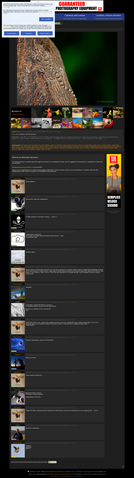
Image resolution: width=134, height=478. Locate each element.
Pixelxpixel (87, 148)
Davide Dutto (115, 145)
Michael (47, 148)
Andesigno (59, 145)
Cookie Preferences (66, 474)
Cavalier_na (80, 145)
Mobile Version (32, 474)
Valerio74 (17, 354)
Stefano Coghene (30, 149)
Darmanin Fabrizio (106, 145)
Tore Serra (47, 149)
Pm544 (92, 148)
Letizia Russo (42, 131)
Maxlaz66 (27, 148)
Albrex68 (17, 213)
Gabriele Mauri (35, 146)
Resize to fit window (68, 35)
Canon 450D (15, 134)
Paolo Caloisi (79, 148)
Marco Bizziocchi (102, 146)
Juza (60, 146)
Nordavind (62, 148)
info (116, 212)
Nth (75, 148)
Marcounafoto (111, 146)
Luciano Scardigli (84, 146)
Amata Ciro (53, 145)
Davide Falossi (16, 146)
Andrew (65, 145)
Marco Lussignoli (17, 249)
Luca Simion (75, 146)
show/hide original (70, 179)
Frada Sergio (27, 146)
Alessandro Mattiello (43, 145)
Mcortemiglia (41, 148)
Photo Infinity (17, 231)
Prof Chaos (17, 389)
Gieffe (41, 146)
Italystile (56, 146)
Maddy (95, 146)
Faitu (21, 146)
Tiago (42, 149)
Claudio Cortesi (97, 145)
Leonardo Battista (67, 146)
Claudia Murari (88, 145)
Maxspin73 (34, 148)
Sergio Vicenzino (17, 337)
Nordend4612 (69, 148)
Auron (75, 145)
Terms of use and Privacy (54, 474)
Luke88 (91, 146)
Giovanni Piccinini (48, 146)
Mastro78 (118, 146)
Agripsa (26, 145)
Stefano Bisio (21, 149)
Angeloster (70, 145)
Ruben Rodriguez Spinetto (106, 148)
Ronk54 (97, 148)
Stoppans (37, 149)
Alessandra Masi (33, 145)
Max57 (23, 148)
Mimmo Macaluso (54, 148)
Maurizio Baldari (16, 148)
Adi (22, 145)
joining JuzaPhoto (26, 167)
